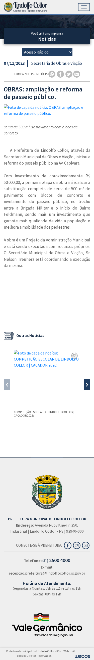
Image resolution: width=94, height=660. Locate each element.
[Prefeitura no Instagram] (77, 544)
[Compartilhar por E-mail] (76, 74)
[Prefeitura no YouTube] (86, 544)
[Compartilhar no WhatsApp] (52, 74)
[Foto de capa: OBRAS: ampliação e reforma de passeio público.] (47, 110)
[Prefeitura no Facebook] (68, 544)
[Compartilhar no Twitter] (69, 74)
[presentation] (7, 384)
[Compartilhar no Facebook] (61, 74)
